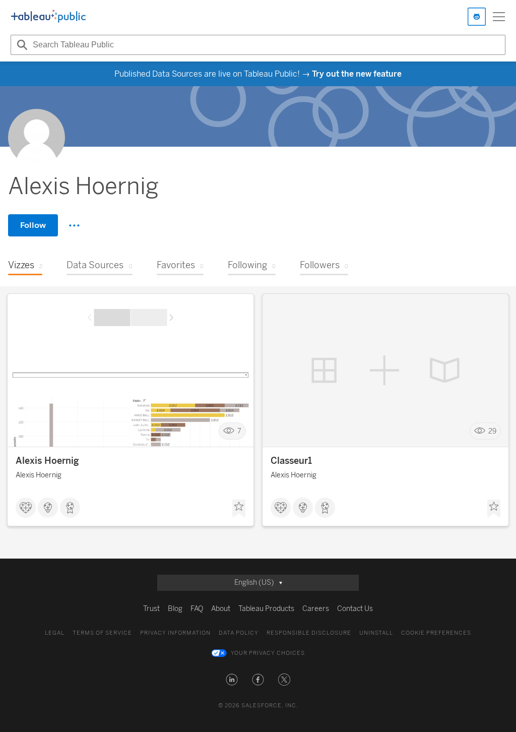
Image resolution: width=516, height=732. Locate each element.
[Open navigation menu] (499, 16)
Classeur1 (291, 460)
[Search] (21, 45)
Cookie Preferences (436, 633)
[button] (232, 680)
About (220, 608)
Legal (54, 633)
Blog (175, 608)
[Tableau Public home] (48, 16)
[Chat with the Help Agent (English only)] (477, 17)
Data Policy (239, 633)
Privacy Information (175, 633)
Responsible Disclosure (309, 633)
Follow (33, 225)
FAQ (196, 608)
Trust (151, 608)
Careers (315, 608)
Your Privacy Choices (268, 653)
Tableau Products (266, 608)
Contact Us (355, 608)
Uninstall (376, 633)
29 (492, 431)
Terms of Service (102, 633)
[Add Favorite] (238, 509)
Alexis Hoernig (47, 460)
